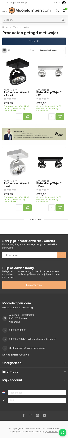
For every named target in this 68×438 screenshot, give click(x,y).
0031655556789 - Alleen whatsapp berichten (32, 339)
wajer (26, 27)
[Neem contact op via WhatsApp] (62, 432)
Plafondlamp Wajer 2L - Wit (49, 94)
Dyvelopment (51, 431)
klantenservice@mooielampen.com (27, 348)
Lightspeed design (32, 431)
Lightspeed (15, 431)
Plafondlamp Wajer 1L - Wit (17, 185)
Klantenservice (34, 285)
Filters (32, 41)
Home (5, 27)
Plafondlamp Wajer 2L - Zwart (49, 185)
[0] (64, 10)
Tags (15, 27)
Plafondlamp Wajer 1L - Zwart (17, 94)
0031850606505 (17, 330)
